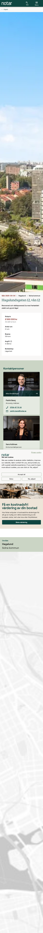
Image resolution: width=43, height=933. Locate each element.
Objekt (6, 9)
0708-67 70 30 (16, 407)
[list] (21, 409)
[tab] (7, 3)
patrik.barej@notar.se (18, 411)
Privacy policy (36, 452)
